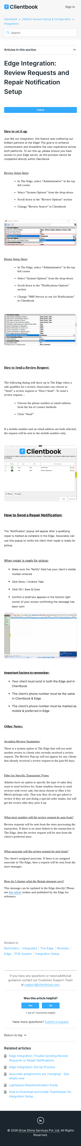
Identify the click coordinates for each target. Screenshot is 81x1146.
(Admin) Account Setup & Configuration (46, 19)
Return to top (13, 1035)
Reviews (63, 948)
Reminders (11, 948)
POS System (23, 954)
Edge (7, 954)
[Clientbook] (21, 7)
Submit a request (56, 1022)
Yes (30, 1005)
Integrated (30, 948)
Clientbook (10, 19)
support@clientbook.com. (42, 984)
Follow (40, 109)
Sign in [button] (70, 7)
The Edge (47, 948)
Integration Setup (47, 954)
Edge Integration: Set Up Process (32, 1067)
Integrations (11, 23)
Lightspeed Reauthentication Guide (33, 1085)
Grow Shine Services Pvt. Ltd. (39, 1130)
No (50, 1005)
